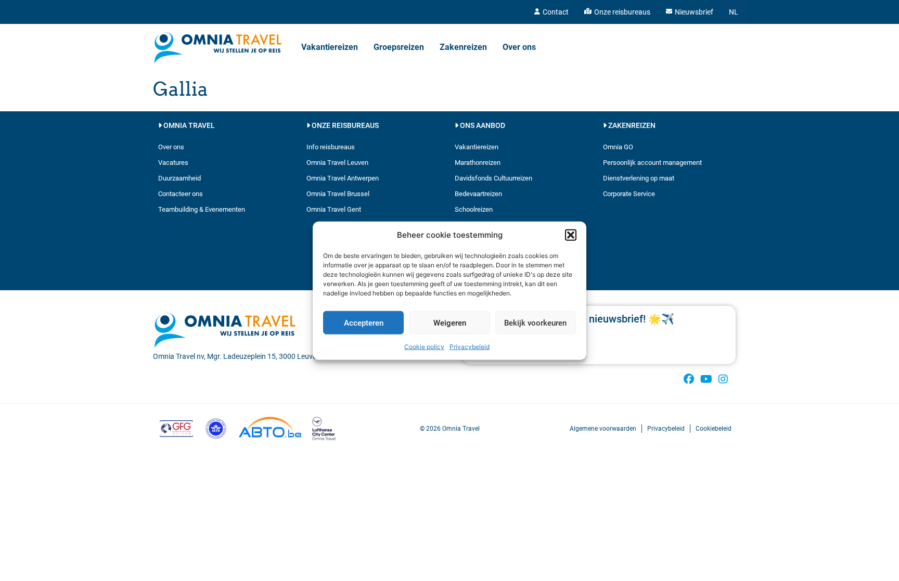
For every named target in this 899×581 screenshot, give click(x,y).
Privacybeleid (470, 347)
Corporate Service (629, 194)
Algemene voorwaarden (603, 428)
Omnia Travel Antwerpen (342, 178)
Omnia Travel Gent (333, 209)
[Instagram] (723, 379)
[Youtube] (706, 379)
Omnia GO (618, 147)
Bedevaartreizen (478, 194)
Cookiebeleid (713, 428)
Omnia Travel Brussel (337, 194)
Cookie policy (424, 347)
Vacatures (173, 162)
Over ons (519, 47)
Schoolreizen (474, 209)
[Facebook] (689, 379)
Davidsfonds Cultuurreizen (493, 178)
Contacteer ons (180, 194)
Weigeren (449, 322)
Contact (556, 12)
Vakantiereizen (329, 47)
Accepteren (363, 322)
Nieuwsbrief (694, 12)
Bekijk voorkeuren (535, 322)
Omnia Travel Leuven (337, 162)
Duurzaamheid (179, 178)
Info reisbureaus (330, 147)
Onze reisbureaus (622, 12)
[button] (571, 235)
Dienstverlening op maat (638, 178)
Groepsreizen (399, 47)
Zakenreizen (463, 47)
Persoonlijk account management (652, 162)
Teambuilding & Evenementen (201, 209)
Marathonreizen (477, 162)
